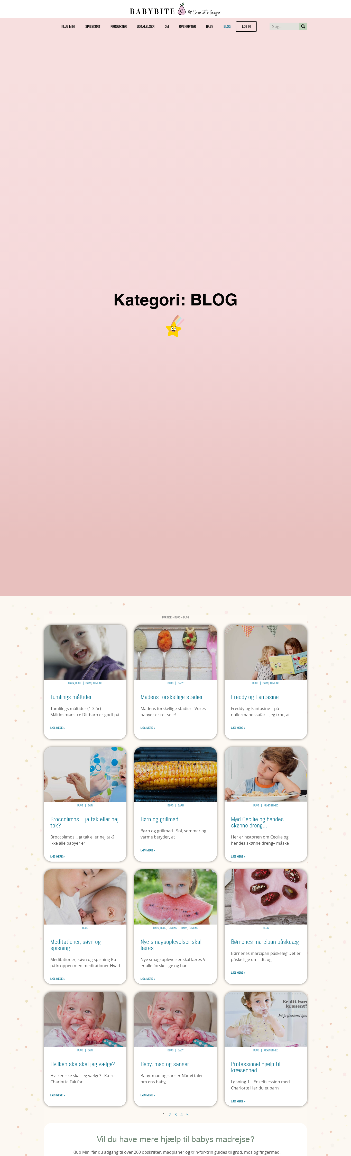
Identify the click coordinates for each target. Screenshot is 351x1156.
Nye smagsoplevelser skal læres (171, 945)
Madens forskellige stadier (172, 697)
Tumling (97, 683)
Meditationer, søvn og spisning (75, 945)
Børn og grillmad (159, 819)
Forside (167, 617)
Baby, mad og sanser (165, 1064)
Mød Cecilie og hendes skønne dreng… (257, 822)
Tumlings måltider (71, 697)
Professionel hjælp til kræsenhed (255, 1067)
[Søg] (303, 26)
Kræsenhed (271, 805)
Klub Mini (68, 26)
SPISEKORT (92, 26)
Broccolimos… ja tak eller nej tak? (84, 822)
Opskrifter (187, 26)
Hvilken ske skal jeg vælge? (82, 1064)
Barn (71, 683)
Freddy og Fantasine (255, 697)
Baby (209, 26)
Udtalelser (145, 26)
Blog (177, 617)
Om (167, 26)
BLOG (227, 26)
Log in (246, 26)
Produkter (118, 26)
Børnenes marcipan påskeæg (265, 942)
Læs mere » (57, 728)
